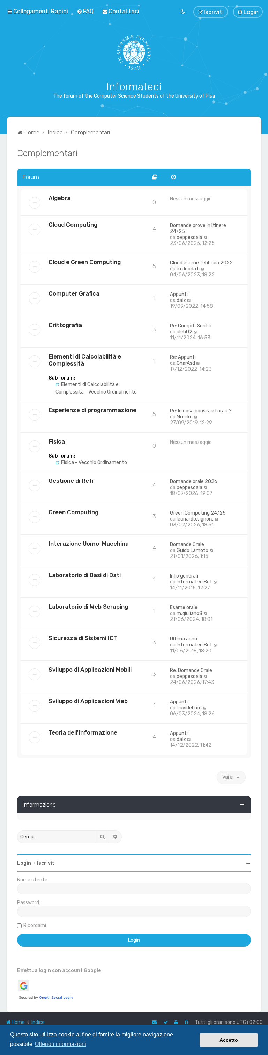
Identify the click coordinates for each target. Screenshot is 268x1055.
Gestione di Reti (71, 480)
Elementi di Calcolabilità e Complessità (85, 360)
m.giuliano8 (189, 613)
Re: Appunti (183, 357)
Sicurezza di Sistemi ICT (83, 638)
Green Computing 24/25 (198, 513)
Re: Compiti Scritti (190, 326)
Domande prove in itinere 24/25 (198, 228)
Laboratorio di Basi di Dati (85, 575)
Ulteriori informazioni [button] (60, 1044)
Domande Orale (187, 544)
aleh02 (184, 332)
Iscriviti (46, 863)
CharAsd (186, 363)
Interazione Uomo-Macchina (89, 543)
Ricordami (34, 925)
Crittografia (65, 324)
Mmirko (185, 417)
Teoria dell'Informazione (83, 732)
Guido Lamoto (192, 550)
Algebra (59, 197)
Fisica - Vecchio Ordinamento (93, 463)
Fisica (57, 441)
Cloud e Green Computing (85, 262)
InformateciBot (194, 582)
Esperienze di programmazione (92, 409)
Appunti (179, 294)
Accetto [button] (228, 1040)
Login (24, 863)
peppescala (189, 237)
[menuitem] (85, 11)
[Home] (134, 52)
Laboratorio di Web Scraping (88, 606)
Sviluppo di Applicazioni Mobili (90, 669)
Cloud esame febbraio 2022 (201, 263)
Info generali (184, 576)
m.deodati (188, 269)
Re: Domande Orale (191, 670)
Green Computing (73, 512)
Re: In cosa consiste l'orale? (200, 411)
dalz (181, 300)
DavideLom (189, 708)
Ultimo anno (183, 639)
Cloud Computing (73, 224)
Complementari (47, 153)
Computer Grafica (74, 293)
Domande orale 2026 (193, 481)
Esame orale (184, 607)
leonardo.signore (195, 519)
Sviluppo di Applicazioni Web (88, 701)
